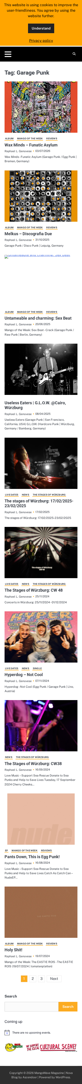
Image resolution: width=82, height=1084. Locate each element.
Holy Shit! (13, 949)
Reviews (51, 138)
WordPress (63, 1077)
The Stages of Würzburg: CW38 (33, 763)
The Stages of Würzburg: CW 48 (34, 590)
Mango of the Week (30, 138)
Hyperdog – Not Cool (24, 674)
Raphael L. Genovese (18, 151)
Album (9, 138)
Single (37, 668)
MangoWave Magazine (49, 1073)
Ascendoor (30, 1077)
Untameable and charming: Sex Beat (38, 318)
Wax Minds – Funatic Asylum (31, 145)
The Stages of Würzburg (49, 494)
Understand (41, 28)
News (25, 494)
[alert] (41, 1032)
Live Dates (11, 494)
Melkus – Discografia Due (28, 233)
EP (6, 850)
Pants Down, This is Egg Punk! (32, 856)
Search (11, 996)
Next (54, 978)
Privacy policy (41, 40)
